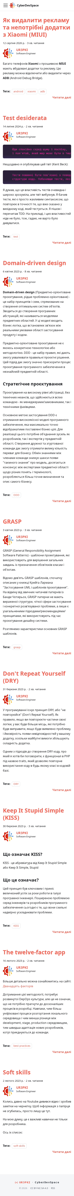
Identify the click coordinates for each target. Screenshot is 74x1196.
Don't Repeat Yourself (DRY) (34, 677)
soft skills (19, 1145)
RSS (53, 1188)
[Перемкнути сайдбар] (5, 5)
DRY (15, 784)
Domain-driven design (34, 263)
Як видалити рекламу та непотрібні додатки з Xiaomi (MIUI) (36, 27)
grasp (16, 647)
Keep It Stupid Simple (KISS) (33, 813)
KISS (16, 925)
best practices (21, 1046)
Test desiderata (25, 118)
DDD (16, 495)
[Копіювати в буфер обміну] (67, 149)
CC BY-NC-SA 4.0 (39, 1188)
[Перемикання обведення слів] (60, 149)
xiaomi (31, 91)
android (18, 91)
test (15, 236)
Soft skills (17, 1072)
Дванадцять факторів (18, 986)
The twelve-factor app (34, 952)
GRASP (12, 521)
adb (42, 91)
